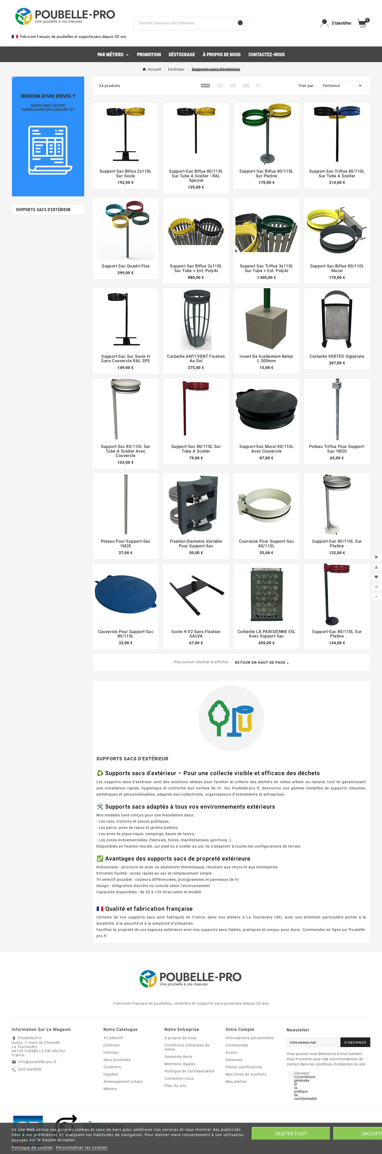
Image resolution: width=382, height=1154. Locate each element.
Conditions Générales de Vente (186, 1047)
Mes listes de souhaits (246, 1074)
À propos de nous (180, 1038)
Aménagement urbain (123, 1081)
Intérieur (111, 1052)
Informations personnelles (250, 1038)
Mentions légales (180, 1064)
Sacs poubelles (117, 1060)
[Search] (240, 23)
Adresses (234, 1060)
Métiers (110, 1089)
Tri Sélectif (113, 1038)
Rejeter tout (291, 1133)
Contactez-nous (179, 1078)
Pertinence (343, 86)
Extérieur (111, 1045)
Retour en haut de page (260, 662)
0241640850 (30, 1069)
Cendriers (112, 1067)
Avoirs (231, 1052)
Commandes (237, 1045)
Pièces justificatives (244, 1067)
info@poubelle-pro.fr (37, 1062)
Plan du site (175, 1086)
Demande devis (178, 1057)
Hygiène (110, 1074)
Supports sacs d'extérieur (43, 209)
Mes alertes (236, 1081)
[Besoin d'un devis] (48, 136)
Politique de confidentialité (189, 1071)
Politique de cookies (32, 1147)
